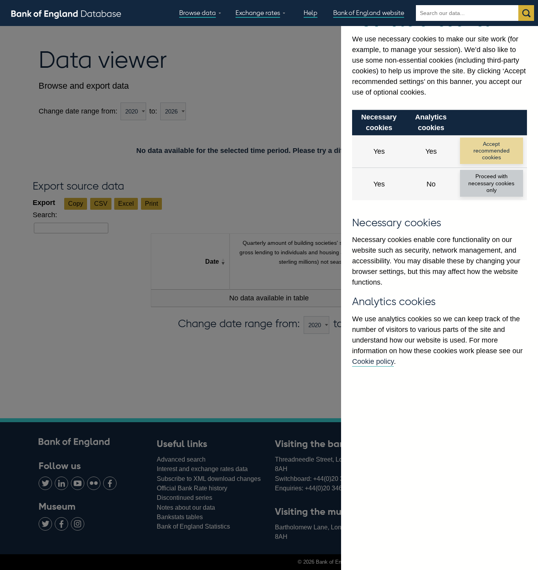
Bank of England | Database (66, 13)
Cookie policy (373, 361)
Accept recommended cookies (491, 151)
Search (526, 13)
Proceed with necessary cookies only (491, 183)
